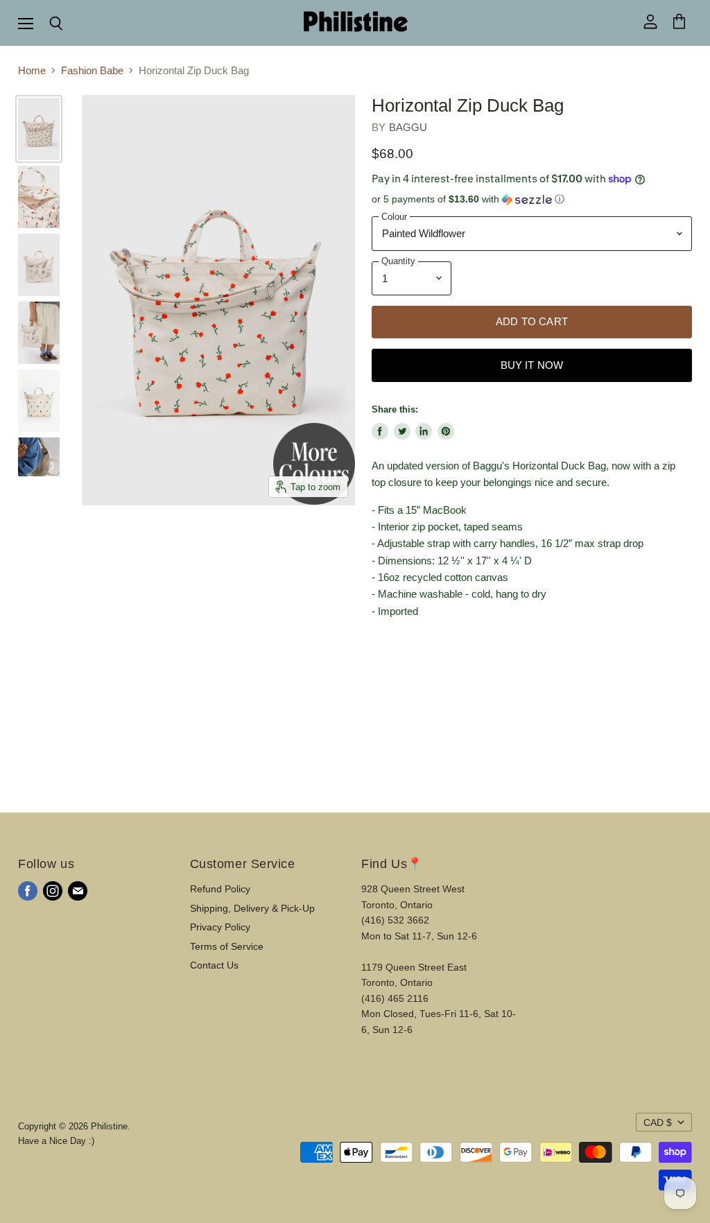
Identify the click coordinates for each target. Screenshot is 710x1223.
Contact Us (214, 965)
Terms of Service (226, 946)
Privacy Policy (220, 927)
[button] (531, 199)
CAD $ (657, 1122)
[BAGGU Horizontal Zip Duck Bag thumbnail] (39, 264)
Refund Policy (220, 888)
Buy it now (532, 365)
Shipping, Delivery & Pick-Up (252, 908)
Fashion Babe (92, 70)
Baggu (408, 127)
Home (32, 70)
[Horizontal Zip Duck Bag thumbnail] (39, 129)
